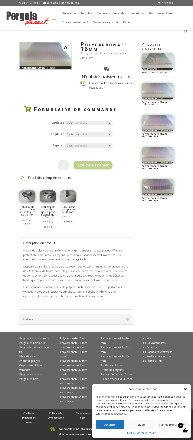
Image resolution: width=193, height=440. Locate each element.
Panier (127, 22)
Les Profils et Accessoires (157, 356)
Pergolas (86, 13)
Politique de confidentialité (141, 433)
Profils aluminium (111, 365)
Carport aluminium (30, 365)
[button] (185, 389)
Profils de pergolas (112, 370)
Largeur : (58, 122)
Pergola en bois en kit (32, 343)
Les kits (136, 13)
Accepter (110, 424)
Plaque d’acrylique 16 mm (116, 374)
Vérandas (119, 13)
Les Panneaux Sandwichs (157, 352)
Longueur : (56, 134)
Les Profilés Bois (152, 361)
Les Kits (146, 338)
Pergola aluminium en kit (34, 338)
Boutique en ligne (160, 13)
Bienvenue (69, 13)
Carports (103, 13)
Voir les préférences (172, 424)
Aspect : (58, 145)
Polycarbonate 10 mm (73, 338)
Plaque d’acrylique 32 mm (116, 379)
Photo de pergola (30, 361)
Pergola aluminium (30, 374)
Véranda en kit (28, 356)
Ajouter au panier (93, 165)
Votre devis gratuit (105, 22)
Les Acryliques (150, 347)
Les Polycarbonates (154, 343)
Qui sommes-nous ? (75, 22)
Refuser (141, 424)
